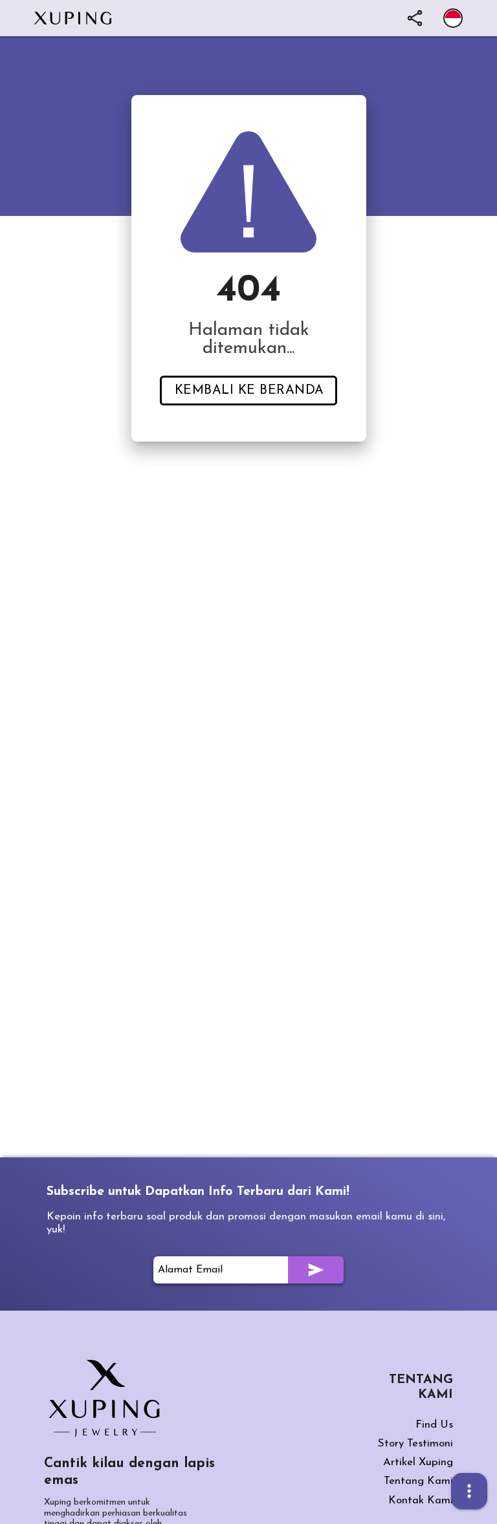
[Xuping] (79, 18)
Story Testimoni (415, 1443)
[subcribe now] (316, 1269)
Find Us (434, 1424)
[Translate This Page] (453, 18)
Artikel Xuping (418, 1462)
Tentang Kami (418, 1481)
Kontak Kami (420, 1500)
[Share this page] (415, 18)
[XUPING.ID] (108, 1398)
